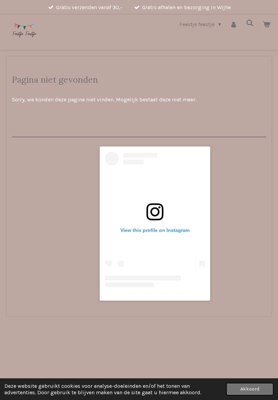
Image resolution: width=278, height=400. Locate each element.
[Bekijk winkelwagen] (266, 24)
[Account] (233, 24)
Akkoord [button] (249, 389)
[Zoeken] (250, 23)
